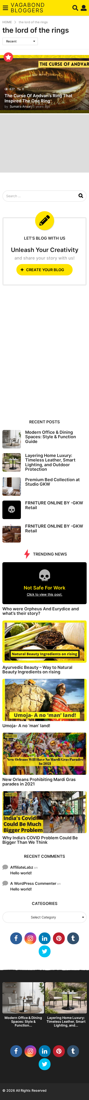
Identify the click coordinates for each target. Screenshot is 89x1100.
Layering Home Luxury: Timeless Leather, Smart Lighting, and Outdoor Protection (50, 462)
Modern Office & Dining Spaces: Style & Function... (23, 1021)
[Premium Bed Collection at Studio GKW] (11, 486)
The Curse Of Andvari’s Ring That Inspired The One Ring (38, 98)
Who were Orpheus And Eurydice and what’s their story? (40, 611)
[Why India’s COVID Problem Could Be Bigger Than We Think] (44, 812)
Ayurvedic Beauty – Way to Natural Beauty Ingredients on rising (37, 669)
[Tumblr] (73, 938)
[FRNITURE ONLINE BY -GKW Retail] (11, 510)
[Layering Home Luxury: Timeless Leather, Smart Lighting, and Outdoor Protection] (11, 462)
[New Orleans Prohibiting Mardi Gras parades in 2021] (44, 754)
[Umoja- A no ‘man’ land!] (44, 700)
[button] (5, 8)
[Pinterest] (59, 938)
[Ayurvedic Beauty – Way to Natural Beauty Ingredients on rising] (44, 642)
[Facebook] (16, 938)
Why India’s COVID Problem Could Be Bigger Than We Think (40, 840)
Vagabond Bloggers (28, 8)
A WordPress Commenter (33, 883)
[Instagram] (30, 938)
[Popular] (8, 57)
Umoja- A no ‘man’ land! (26, 725)
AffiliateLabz (21, 867)
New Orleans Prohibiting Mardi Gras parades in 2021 (39, 781)
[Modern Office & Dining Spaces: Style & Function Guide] (11, 439)
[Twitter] (45, 951)
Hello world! (21, 873)
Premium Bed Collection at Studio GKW (52, 482)
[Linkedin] (45, 938)
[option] (23, 1006)
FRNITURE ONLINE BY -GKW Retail (54, 505)
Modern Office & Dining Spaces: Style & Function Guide (50, 437)
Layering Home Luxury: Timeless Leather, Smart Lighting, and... (66, 1021)
